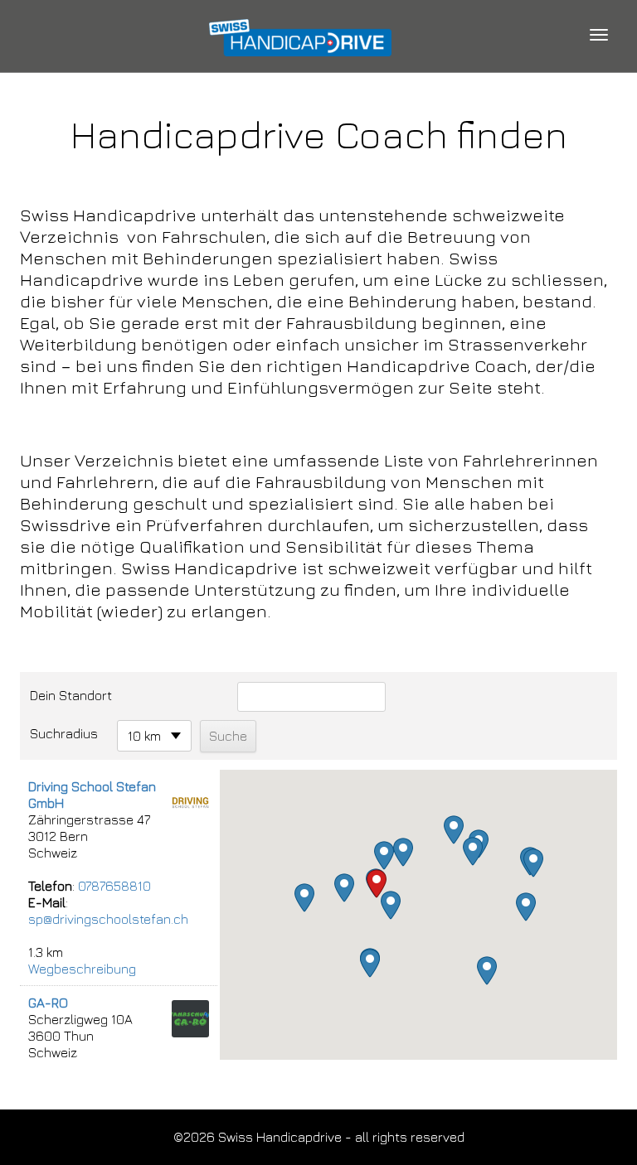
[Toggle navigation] (599, 35)
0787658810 (114, 885)
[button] (390, 905)
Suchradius (64, 733)
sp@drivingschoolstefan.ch (108, 918)
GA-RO (48, 1002)
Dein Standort (71, 695)
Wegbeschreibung (82, 968)
